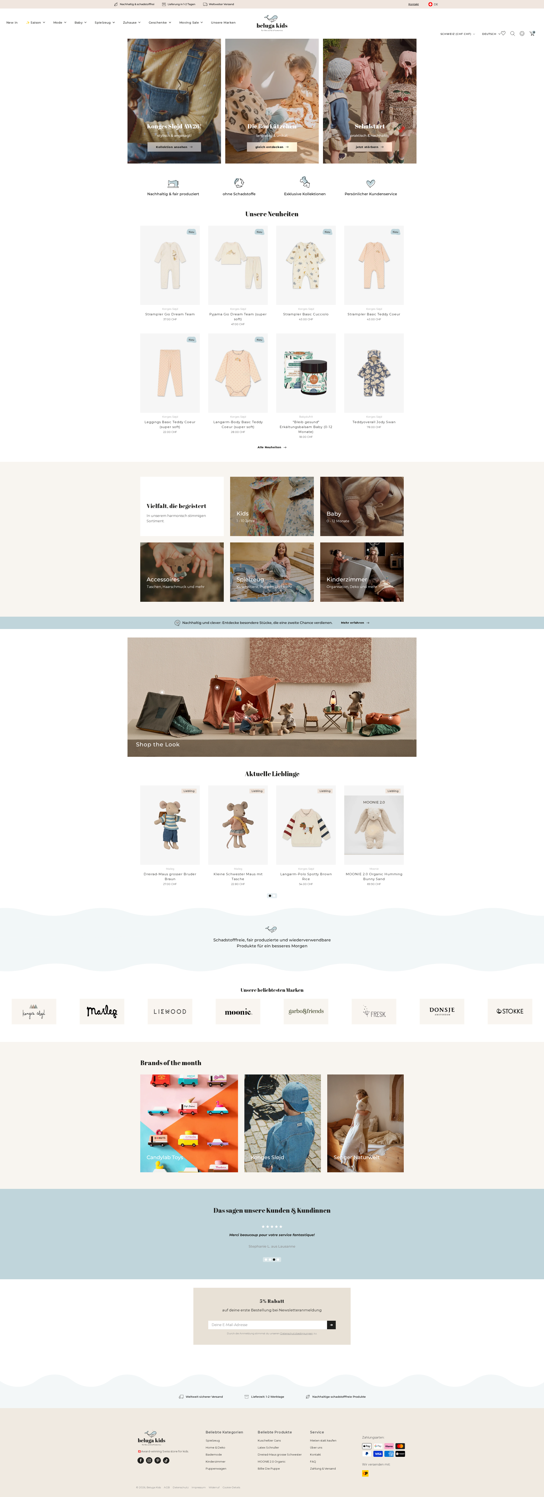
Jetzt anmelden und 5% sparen (272, 793)
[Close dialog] (326, 709)
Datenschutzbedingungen (296, 801)
